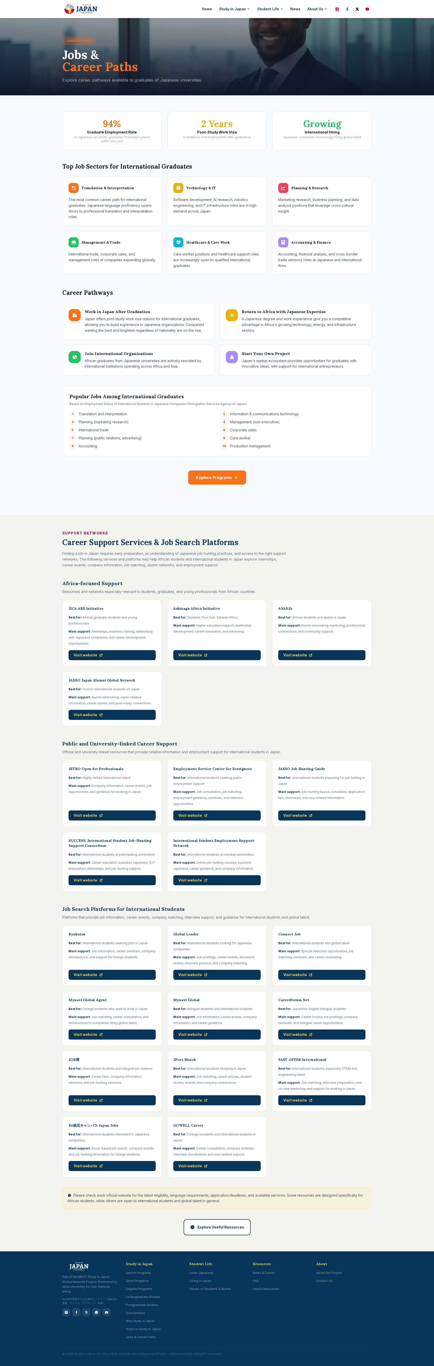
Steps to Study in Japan (143, 1329)
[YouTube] (367, 9)
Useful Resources (266, 1289)
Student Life (268, 9)
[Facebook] (347, 9)
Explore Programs (214, 477)
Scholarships (135, 1313)
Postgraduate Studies (142, 1305)
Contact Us (324, 1281)
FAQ (256, 1281)
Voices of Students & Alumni (210, 1289)
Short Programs (137, 1281)
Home (207, 9)
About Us (315, 9)
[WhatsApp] (96, 1312)
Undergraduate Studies (143, 1297)
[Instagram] (337, 9)
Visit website (85, 655)
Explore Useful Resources (220, 1227)
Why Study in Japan (140, 1321)
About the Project (329, 1273)
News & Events (264, 1273)
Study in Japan (232, 9)
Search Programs (138, 1273)
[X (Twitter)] (357, 9)
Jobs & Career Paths (141, 1337)
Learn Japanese (201, 1273)
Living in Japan (200, 1281)
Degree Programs (139, 1289)
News (295, 9)
